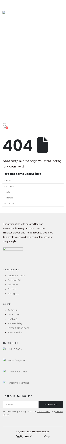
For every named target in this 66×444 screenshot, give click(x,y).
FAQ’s (8, 192)
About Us (10, 186)
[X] (11, 261)
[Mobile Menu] (5, 7)
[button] (4, 125)
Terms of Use (43, 411)
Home (8, 180)
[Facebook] (4, 261)
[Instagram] (18, 261)
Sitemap (9, 198)
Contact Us (11, 203)
